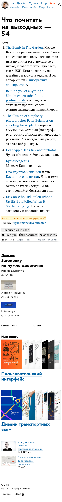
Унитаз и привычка (13, 293)
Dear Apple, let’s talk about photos (31, 150)
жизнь (30, 239)
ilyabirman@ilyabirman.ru (30, 223)
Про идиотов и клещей (23, 172)
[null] (9, 235)
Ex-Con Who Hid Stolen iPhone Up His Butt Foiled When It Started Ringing (29, 201)
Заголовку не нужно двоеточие (22, 263)
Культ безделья (17, 161)
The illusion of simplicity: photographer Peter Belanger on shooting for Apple (29, 120)
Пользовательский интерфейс (21, 377)
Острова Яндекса (9, 325)
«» (26, 82)
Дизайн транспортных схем (25, 427)
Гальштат (37, 325)
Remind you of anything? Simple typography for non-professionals (26, 95)
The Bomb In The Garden (24, 47)
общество (52, 239)
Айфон (20, 239)
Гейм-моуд (8, 311)
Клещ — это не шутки (22, 176)
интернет (40, 239)
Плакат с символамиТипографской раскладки (29, 461)
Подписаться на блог (16, 230)
